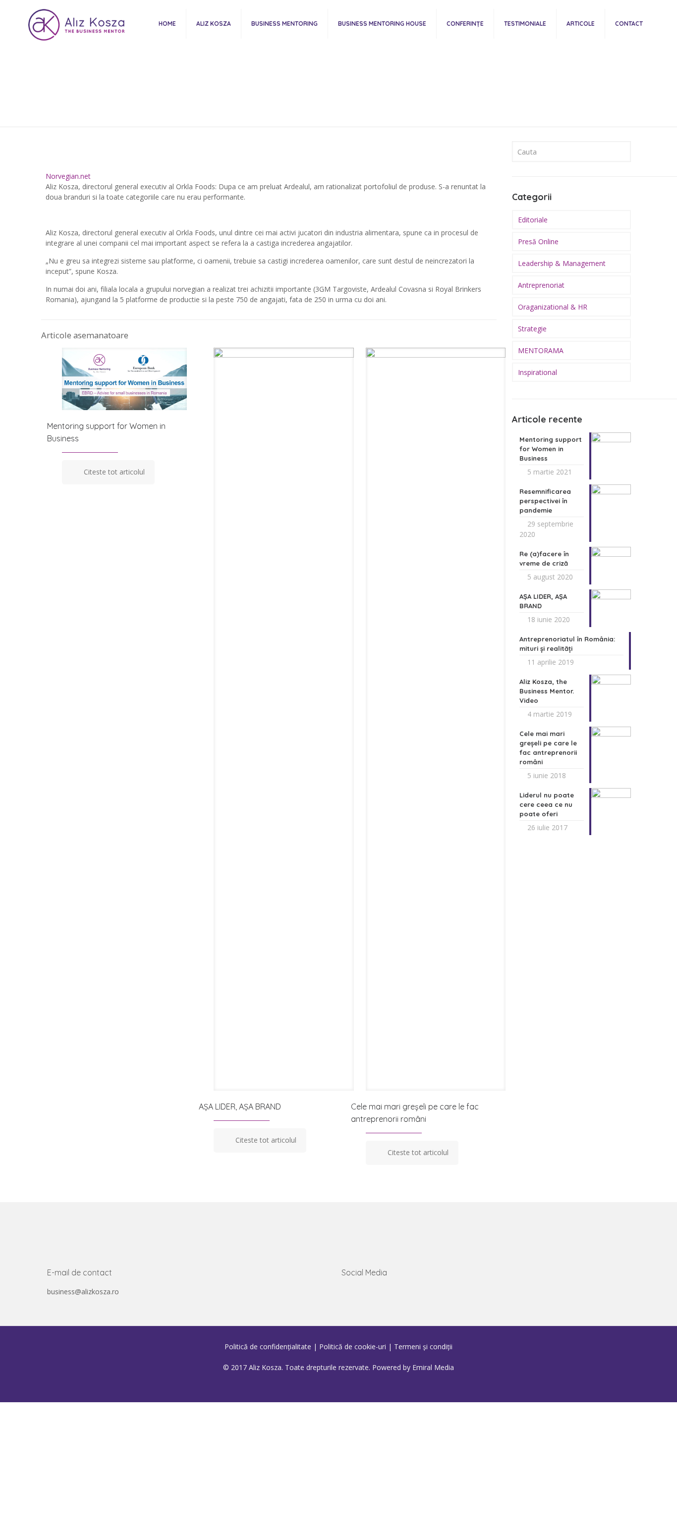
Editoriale (533, 219)
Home (127, 106)
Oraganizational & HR (552, 307)
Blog (163, 106)
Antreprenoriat (541, 285)
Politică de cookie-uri (352, 1346)
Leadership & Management (562, 263)
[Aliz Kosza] (74, 23)
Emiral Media (433, 1367)
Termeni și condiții (423, 1346)
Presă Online (210, 106)
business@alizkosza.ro (83, 1291)
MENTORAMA (541, 350)
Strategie (532, 328)
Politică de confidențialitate (268, 1346)
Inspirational (537, 372)
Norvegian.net (68, 176)
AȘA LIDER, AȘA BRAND (240, 1106)
